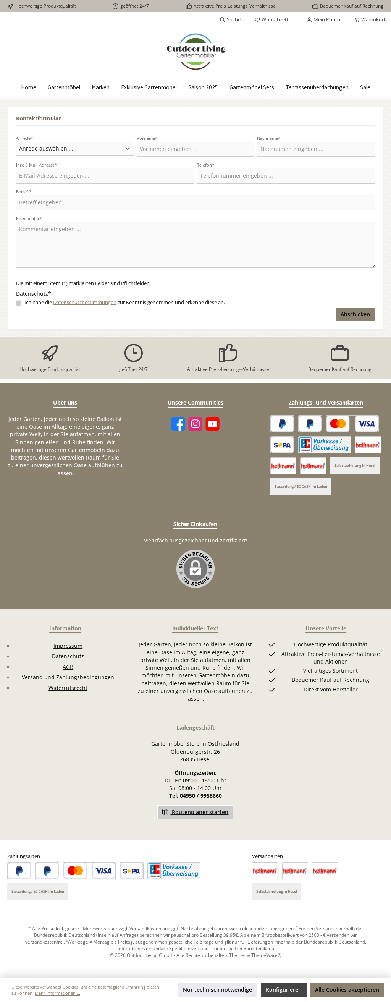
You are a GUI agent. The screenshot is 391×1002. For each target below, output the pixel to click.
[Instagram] (195, 423)
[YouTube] (212, 423)
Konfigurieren (284, 989)
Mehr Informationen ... (57, 993)
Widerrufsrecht (67, 688)
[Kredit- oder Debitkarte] (352, 423)
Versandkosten (145, 928)
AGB (68, 667)
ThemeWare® (266, 955)
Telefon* (205, 165)
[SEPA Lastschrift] (282, 444)
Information (65, 628)
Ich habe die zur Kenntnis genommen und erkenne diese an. (124, 302)
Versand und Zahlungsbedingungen (68, 677)
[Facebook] (178, 423)
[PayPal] (282, 423)
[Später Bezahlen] (310, 423)
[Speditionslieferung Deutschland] (368, 444)
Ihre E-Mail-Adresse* (36, 165)
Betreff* (24, 191)
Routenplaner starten (199, 812)
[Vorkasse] (324, 444)
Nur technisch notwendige (217, 989)
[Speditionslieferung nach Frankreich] (313, 465)
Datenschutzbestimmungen (84, 302)
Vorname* (147, 138)
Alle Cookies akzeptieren (347, 989)
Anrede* (24, 138)
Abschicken (355, 314)
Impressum (67, 646)
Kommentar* (29, 218)
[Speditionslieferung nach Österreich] (283, 465)
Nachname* (268, 138)
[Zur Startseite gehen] (195, 51)
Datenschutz (68, 656)
